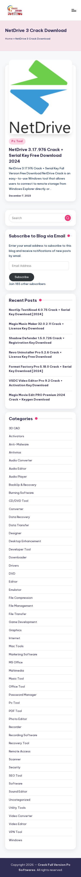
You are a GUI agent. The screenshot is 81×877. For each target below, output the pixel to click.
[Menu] (73, 10)
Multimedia (16, 670)
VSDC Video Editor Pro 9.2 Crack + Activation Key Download (36, 383)
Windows (15, 840)
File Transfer (17, 614)
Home (9, 38)
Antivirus (15, 452)
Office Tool (17, 686)
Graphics (15, 630)
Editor (13, 581)
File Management (21, 606)
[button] (68, 218)
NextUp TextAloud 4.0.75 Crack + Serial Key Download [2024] (39, 312)
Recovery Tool (19, 743)
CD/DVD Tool (18, 501)
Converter (16, 509)
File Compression (21, 598)
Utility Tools (17, 808)
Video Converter (20, 816)
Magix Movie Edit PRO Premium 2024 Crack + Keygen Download (37, 397)
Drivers (14, 565)
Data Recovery (19, 517)
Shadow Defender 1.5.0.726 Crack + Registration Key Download (37, 340)
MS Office (16, 662)
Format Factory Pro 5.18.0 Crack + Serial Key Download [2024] (40, 369)
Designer (15, 533)
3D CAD (14, 428)
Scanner (15, 759)
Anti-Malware (19, 444)
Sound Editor (18, 791)
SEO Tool (15, 775)
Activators (16, 436)
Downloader (18, 557)
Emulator (15, 590)
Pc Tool (17, 141)
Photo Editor (18, 719)
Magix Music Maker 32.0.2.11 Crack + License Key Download (36, 326)
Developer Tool (20, 549)
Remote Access (19, 751)
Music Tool (16, 678)
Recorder (15, 727)
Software (15, 783)
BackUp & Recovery (23, 485)
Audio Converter (20, 460)
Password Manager (23, 695)
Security (15, 767)
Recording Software (23, 735)
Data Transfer (19, 525)
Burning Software (21, 493)
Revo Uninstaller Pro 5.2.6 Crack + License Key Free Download (35, 354)
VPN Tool (15, 832)
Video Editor (18, 824)
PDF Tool (15, 711)
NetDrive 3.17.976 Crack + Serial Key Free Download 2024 (36, 155)
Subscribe (22, 277)
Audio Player (18, 476)
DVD (12, 573)
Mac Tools (16, 646)
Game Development (23, 622)
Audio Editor (17, 468)
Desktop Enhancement (25, 541)
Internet (14, 638)
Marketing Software (23, 654)
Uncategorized (19, 800)
